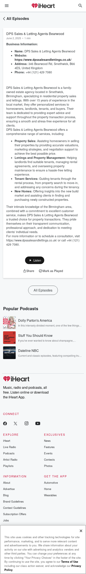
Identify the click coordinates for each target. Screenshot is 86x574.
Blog (6, 495)
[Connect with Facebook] (5, 423)
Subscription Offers (14, 514)
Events (48, 453)
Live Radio (9, 447)
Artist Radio (10, 459)
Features (49, 447)
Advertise (9, 489)
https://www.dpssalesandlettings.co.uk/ (43, 59)
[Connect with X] (15, 423)
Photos (48, 466)
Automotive (51, 483)
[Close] (81, 530)
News (47, 441)
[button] (34, 260)
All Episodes (17, 18)
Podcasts (9, 453)
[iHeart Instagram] (26, 423)
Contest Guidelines (14, 508)
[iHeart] (43, 6)
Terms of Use (69, 562)
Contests (49, 459)
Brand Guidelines (13, 501)
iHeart (6, 441)
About (6, 483)
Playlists (8, 466)
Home (47, 489)
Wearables (50, 495)
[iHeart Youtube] (37, 423)
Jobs (6, 520)
